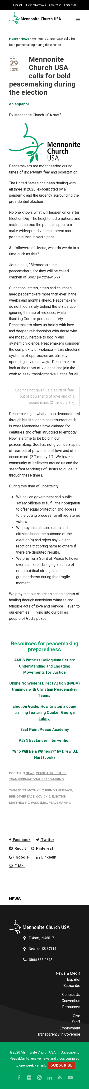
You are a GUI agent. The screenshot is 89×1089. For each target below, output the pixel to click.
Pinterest (44, 848)
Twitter (47, 839)
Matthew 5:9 (19, 802)
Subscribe (71, 985)
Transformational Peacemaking (36, 779)
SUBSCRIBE (62, 1065)
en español (19, 104)
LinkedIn (48, 857)
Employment (70, 1028)
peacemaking (60, 802)
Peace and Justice (51, 773)
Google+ (23, 857)
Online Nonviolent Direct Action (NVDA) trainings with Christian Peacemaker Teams (44, 689)
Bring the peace (58, 790)
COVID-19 (43, 796)
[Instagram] (39, 1077)
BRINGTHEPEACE (21, 796)
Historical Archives (35, 5)
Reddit (20, 848)
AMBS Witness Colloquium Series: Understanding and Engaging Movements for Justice (44, 666)
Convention (55, 5)
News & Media (68, 973)
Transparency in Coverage (58, 1034)
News (30, 773)
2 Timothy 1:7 (32, 790)
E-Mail (19, 866)
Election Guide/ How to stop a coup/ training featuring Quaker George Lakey (44, 712)
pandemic (39, 802)
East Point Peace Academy (44, 729)
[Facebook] (19, 1077)
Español (17, 5)
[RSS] (60, 1077)
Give (76, 1016)
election (59, 796)
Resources (71, 1007)
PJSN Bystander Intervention (44, 740)
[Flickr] (29, 1077)
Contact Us (70, 5)
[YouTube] (70, 1077)
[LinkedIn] (49, 1077)
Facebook (21, 839)
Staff (76, 1022)
